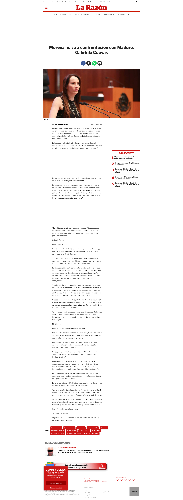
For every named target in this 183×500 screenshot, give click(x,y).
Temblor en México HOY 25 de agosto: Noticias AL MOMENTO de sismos (127, 185)
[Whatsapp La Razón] (94, 63)
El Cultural (96, 14)
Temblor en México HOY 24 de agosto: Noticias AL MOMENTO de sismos (127, 171)
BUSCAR (134, 492)
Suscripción (87, 495)
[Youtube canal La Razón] (133, 480)
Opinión (63, 14)
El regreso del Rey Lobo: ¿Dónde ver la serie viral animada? (126, 178)
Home (55, 14)
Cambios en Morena (67, 2)
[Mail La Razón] (99, 63)
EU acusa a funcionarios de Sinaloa (84, 2)
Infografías (84, 14)
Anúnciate (87, 492)
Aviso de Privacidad (90, 497)
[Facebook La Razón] (83, 63)
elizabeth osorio (61, 124)
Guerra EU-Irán (56, 2)
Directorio (87, 490)
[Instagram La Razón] (125, 480)
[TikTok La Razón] (129, 480)
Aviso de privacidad (56, 488)
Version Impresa (123, 14)
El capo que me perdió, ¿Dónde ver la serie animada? (127, 164)
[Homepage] (91, 7)
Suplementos (109, 14)
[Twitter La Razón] (88, 63)
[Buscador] (137, 2)
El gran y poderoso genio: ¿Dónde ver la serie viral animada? (126, 158)
